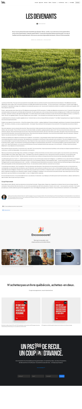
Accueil (36, 2)
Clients (49, 2)
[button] (41, 206)
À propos (54, 2)
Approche (41, 2)
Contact (77, 2)
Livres (66, 2)
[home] (4, 2)
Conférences (61, 2)
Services (45, 2)
